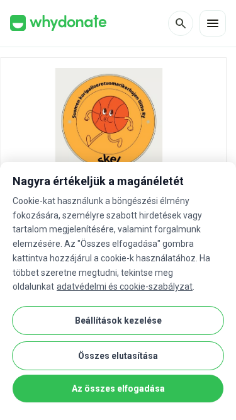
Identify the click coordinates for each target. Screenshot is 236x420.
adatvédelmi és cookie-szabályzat (125, 286)
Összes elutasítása (118, 356)
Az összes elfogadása (118, 388)
